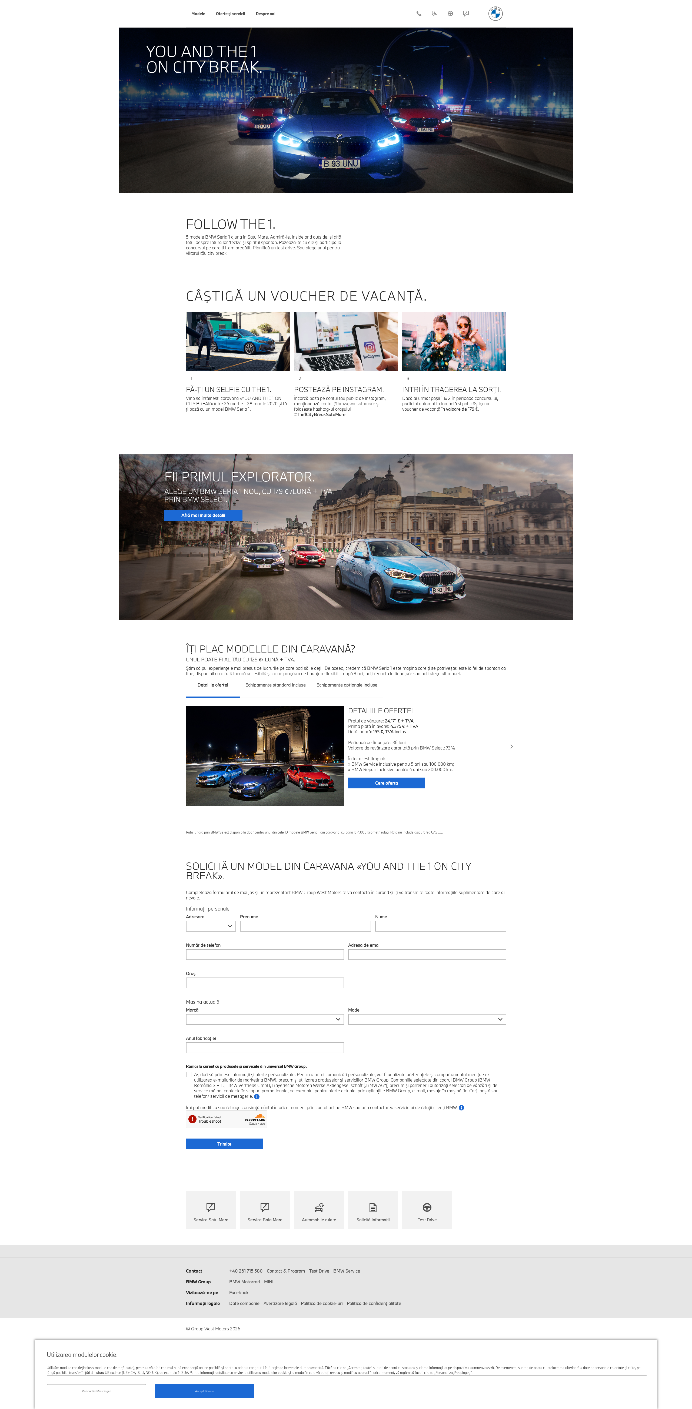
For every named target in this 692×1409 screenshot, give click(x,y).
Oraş (190, 973)
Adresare (195, 916)
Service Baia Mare (265, 1219)
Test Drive (450, 13)
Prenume (249, 916)
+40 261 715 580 (418, 13)
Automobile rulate (319, 1219)
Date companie (244, 1303)
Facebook (239, 1292)
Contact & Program (434, 13)
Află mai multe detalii (203, 515)
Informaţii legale (203, 1303)
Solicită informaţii (373, 1219)
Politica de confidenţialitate (374, 1303)
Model (354, 1010)
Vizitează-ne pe (202, 1292)
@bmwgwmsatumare (354, 403)
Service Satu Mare (211, 1219)
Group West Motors (495, 13)
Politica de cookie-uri (322, 1303)
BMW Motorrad (244, 1281)
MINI (268, 1281)
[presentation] (511, 746)
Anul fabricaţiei (201, 1038)
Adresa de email (364, 945)
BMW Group (198, 1281)
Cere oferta (386, 783)
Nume (381, 916)
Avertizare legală (280, 1303)
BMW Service (346, 1271)
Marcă (192, 1010)
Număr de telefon (203, 945)
